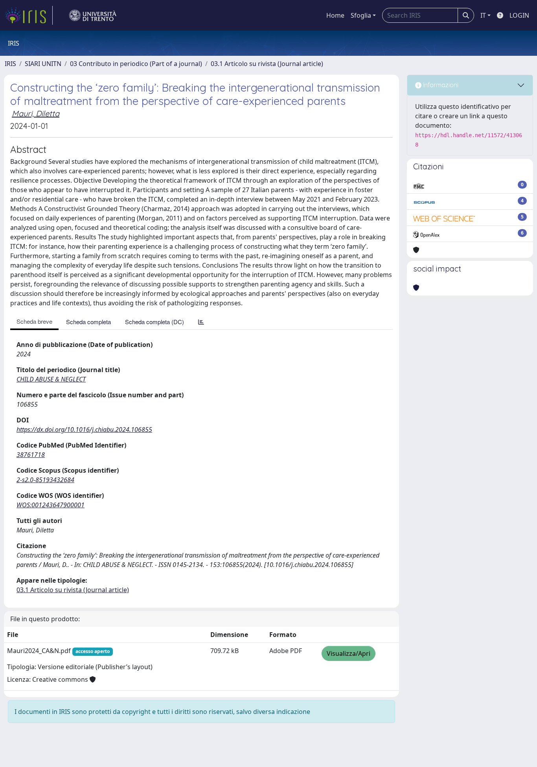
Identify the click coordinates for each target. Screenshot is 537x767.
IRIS (10, 63)
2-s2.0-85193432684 (45, 479)
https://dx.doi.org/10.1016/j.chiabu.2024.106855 (84, 429)
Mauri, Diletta (35, 113)
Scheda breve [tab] (34, 321)
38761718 (31, 454)
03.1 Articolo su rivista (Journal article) (267, 63)
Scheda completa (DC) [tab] (154, 321)
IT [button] (483, 15)
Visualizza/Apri (348, 653)
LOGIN (519, 15)
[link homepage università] (93, 15)
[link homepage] (29, 15)
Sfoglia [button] (361, 15)
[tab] (201, 321)
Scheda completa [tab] (88, 321)
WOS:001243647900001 (51, 505)
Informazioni (439, 85)
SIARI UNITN (43, 63)
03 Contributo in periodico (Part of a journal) (136, 63)
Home (335, 15)
